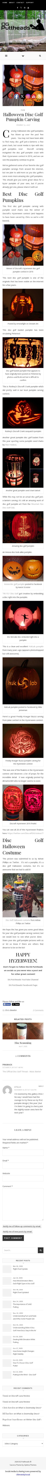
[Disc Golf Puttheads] (23, 24)
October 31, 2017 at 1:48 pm (13, 1067)
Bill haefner (8, 1413)
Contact (20, 2)
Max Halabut (10, 444)
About (12, 2)
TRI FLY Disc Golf (10, 593)
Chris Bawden (11, 1010)
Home (5, 2)
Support (30, 2)
